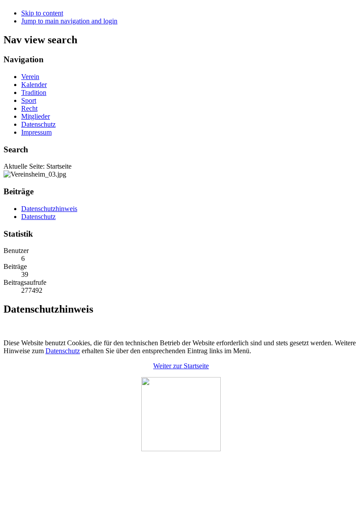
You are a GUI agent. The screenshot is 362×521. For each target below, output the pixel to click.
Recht (29, 108)
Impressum (36, 132)
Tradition (33, 92)
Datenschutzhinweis (49, 208)
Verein (30, 76)
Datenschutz (38, 124)
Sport (28, 100)
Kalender (34, 84)
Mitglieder (35, 116)
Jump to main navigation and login (69, 21)
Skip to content (42, 13)
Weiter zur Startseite (181, 366)
